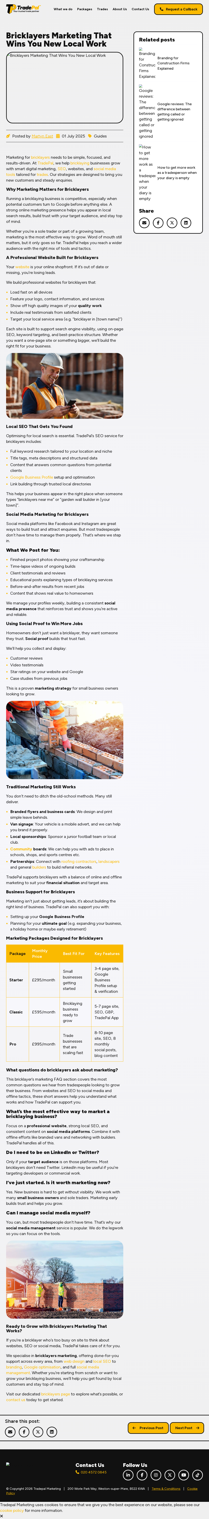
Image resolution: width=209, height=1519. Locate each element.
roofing (67, 861)
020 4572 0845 (94, 1472)
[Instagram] (156, 1475)
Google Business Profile (31, 477)
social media (105, 168)
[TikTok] (197, 1475)
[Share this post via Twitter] (172, 223)
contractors (86, 861)
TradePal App (106, 1017)
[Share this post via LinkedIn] (52, 1432)
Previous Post (151, 1428)
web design (74, 1361)
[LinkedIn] (128, 1475)
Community (21, 849)
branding (14, 1367)
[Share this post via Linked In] (186, 223)
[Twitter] (170, 1475)
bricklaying (79, 163)
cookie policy (12, 1510)
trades (42, 174)
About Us (120, 9)
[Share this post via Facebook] (158, 223)
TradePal (45, 163)
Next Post (183, 1428)
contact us (15, 1399)
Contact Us (140, 9)
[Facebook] (142, 1475)
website (22, 266)
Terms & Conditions (166, 1489)
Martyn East (42, 136)
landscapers (109, 861)
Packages (84, 9)
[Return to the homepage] (23, 9)
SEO (62, 168)
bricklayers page (55, 1394)
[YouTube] (183, 1475)
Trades (102, 9)
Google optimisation (42, 1367)
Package (17, 953)
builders (39, 867)
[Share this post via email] (144, 223)
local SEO (102, 1361)
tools (10, 174)
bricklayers (40, 157)
